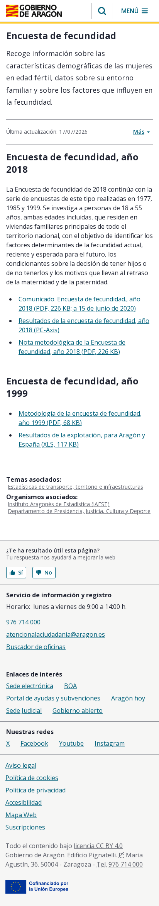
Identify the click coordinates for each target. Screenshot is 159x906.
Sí (20, 572)
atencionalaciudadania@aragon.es (55, 634)
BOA (70, 686)
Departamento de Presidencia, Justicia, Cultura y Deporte (79, 511)
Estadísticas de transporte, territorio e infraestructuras (75, 486)
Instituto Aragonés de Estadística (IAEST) (59, 504)
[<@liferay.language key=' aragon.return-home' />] (34, 11)
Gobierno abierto (77, 710)
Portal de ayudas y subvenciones (53, 698)
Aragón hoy (128, 698)
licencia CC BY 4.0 (98, 845)
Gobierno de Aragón (34, 855)
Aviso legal (20, 765)
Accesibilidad (23, 802)
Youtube (71, 743)
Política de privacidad (35, 790)
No (48, 572)
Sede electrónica (29, 686)
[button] (102, 11)
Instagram (110, 743)
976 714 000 (23, 622)
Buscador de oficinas (36, 647)
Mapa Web (21, 815)
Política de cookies (31, 777)
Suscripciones (25, 827)
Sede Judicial (24, 710)
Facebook (34, 743)
